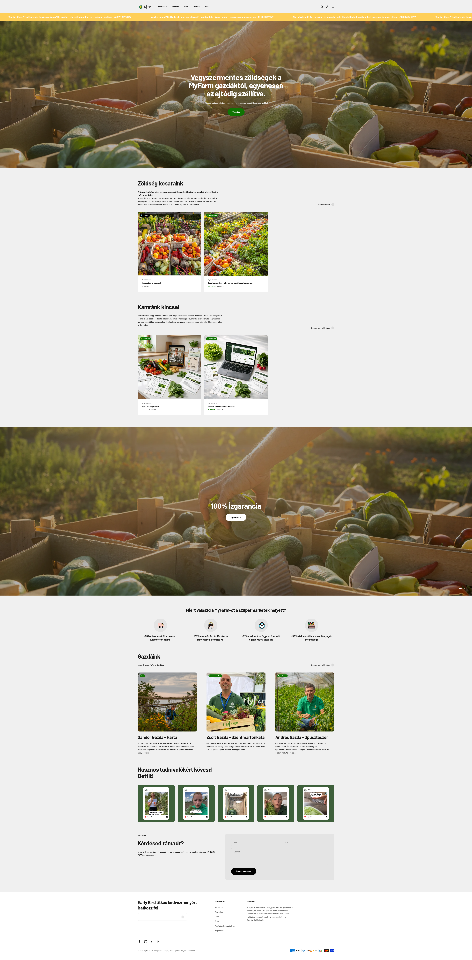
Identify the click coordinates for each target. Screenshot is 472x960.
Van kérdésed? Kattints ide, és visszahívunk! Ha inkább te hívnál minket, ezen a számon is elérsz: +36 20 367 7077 (189, 16)
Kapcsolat (219, 930)
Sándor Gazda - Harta (157, 737)
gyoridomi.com (189, 950)
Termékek (162, 6)
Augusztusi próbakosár (152, 283)
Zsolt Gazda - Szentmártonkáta (235, 737)
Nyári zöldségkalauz (150, 406)
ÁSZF (217, 921)
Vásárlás (236, 112)
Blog (206, 6)
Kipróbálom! (236, 517)
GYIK (186, 6)
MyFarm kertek (146, 280)
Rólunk (196, 6)
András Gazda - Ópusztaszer (301, 737)
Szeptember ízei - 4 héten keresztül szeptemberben (230, 283)
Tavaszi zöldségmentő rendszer (221, 406)
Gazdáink (175, 6)
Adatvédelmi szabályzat (225, 926)
